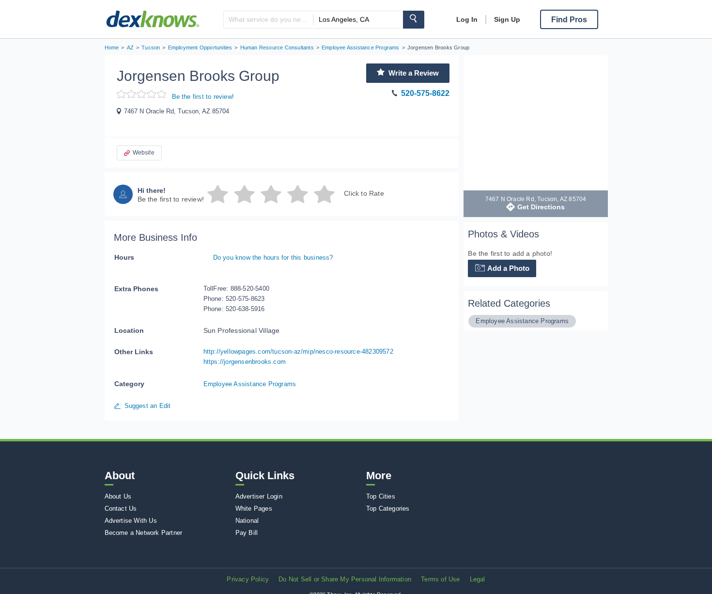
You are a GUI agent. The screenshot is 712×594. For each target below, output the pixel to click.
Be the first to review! (203, 96)
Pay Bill (246, 532)
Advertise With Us (131, 520)
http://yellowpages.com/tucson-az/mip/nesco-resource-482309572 (298, 351)
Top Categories (388, 508)
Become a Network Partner (144, 532)
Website (144, 152)
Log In (467, 19)
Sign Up (507, 19)
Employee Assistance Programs (249, 384)
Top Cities (380, 496)
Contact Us (121, 508)
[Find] (413, 20)
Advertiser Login (258, 496)
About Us (118, 496)
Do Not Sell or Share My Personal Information (345, 579)
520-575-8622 (425, 93)
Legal (477, 579)
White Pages (253, 508)
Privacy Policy (248, 579)
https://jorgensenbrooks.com (244, 361)
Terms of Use (440, 579)
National (247, 520)
